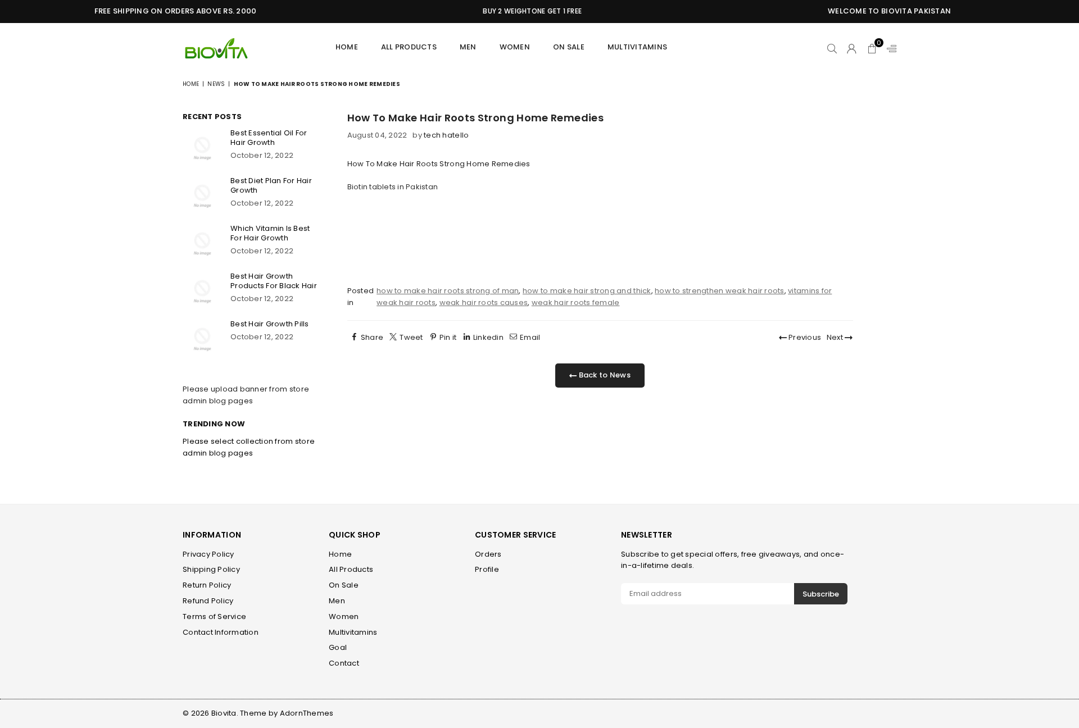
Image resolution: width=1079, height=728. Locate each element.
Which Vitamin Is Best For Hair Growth (270, 233)
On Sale (568, 47)
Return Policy (207, 585)
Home (347, 47)
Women (515, 47)
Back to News (603, 375)
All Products (409, 47)
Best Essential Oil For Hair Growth (268, 137)
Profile (487, 569)
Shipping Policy (211, 569)
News (216, 84)
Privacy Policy (208, 554)
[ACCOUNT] (852, 48)
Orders (488, 554)
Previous (804, 337)
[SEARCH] (832, 48)
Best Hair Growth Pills (269, 324)
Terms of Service (214, 616)
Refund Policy (208, 600)
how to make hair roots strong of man (448, 290)
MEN (468, 47)
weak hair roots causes (483, 302)
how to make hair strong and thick (587, 290)
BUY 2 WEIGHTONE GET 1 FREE (523, 11)
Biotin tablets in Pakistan (392, 186)
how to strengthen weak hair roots (720, 290)
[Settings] (889, 48)
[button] (872, 48)
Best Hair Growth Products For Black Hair (273, 280)
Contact (344, 663)
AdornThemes (307, 713)
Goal (338, 647)
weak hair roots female (576, 302)
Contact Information (221, 632)
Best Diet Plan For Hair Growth (271, 185)
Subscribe (821, 594)
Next (836, 337)
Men (337, 600)
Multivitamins (637, 47)
